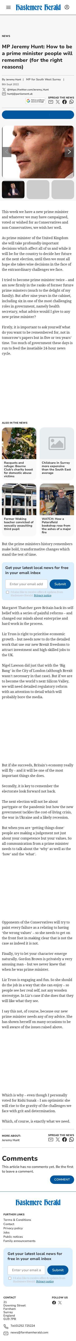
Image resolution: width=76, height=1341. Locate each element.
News (6, 36)
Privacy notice (42, 595)
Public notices (13, 1237)
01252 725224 (25, 1326)
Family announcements (19, 1241)
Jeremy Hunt (13, 79)
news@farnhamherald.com (29, 1332)
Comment (62, 1180)
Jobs (6, 1232)
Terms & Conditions (17, 1220)
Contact (8, 1224)
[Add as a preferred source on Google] (36, 101)
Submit (60, 584)
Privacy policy (13, 1228)
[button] (8, 7)
